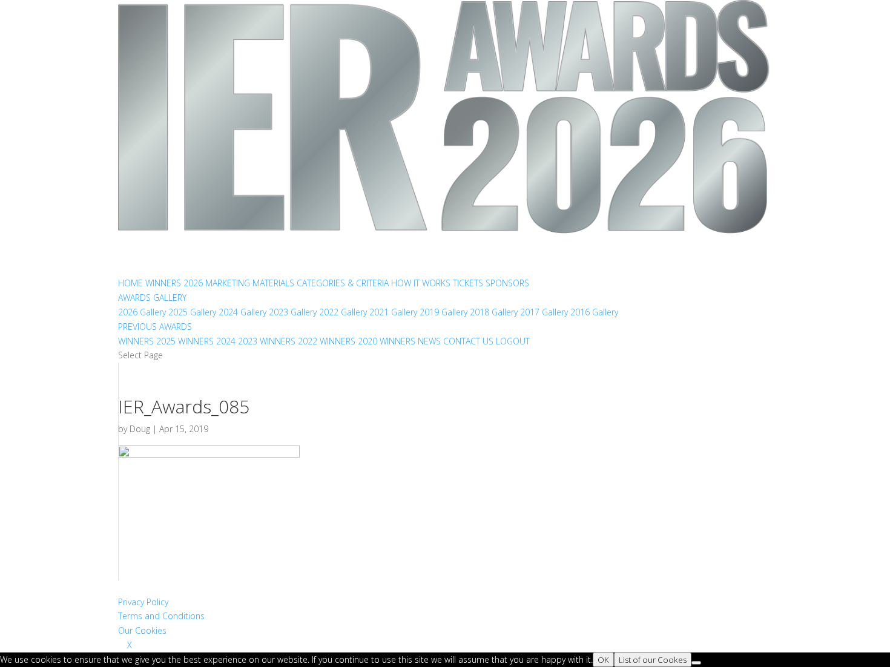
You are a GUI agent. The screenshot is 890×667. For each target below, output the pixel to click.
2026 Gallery (142, 312)
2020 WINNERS (386, 341)
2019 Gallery (443, 312)
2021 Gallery (393, 312)
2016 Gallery (594, 312)
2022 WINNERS (326, 341)
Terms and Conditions (161, 616)
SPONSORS (507, 283)
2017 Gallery (544, 312)
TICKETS (468, 283)
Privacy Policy (143, 602)
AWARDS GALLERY (152, 297)
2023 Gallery (293, 312)
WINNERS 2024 (207, 341)
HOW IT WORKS (420, 283)
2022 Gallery (343, 312)
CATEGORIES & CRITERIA (343, 283)
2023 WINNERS (266, 341)
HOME (130, 283)
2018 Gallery (494, 312)
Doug (140, 429)
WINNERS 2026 (174, 283)
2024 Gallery (242, 312)
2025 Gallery (192, 312)
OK (603, 659)
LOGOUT (513, 341)
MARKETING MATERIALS (249, 283)
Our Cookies (142, 630)
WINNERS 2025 (147, 341)
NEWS (429, 341)
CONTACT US (468, 341)
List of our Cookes (653, 659)
